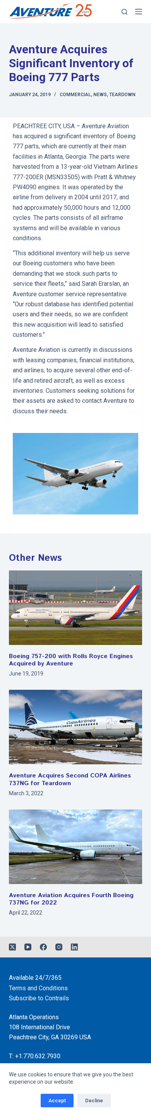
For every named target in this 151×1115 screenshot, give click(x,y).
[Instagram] (58, 947)
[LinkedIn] (74, 947)
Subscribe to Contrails (39, 998)
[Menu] (138, 11)
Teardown (122, 94)
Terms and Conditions (38, 988)
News (100, 94)
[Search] (124, 12)
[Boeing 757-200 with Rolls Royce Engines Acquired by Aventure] (75, 607)
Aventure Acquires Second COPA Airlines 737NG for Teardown (70, 779)
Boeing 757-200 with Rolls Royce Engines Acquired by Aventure (71, 660)
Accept (57, 1100)
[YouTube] (27, 947)
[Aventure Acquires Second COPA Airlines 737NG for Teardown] (75, 727)
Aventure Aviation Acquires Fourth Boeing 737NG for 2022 (71, 899)
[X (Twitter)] (12, 947)
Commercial (75, 94)
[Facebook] (43, 947)
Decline (94, 1100)
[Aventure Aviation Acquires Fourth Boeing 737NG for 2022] (75, 847)
